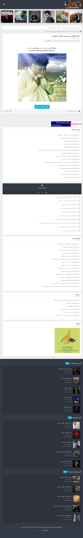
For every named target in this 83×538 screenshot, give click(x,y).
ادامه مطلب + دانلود (41, 106)
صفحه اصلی (69, 27)
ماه (42, 192)
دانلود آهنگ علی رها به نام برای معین (70, 253)
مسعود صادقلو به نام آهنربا (72, 303)
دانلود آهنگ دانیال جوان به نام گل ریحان (70, 153)
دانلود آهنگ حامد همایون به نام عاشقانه (70, 256)
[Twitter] (5, 111)
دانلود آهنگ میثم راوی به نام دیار (71, 171)
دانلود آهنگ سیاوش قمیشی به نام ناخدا (68, 226)
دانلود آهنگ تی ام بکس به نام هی (71, 144)
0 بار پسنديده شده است (72, 111)
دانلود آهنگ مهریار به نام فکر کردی (69, 208)
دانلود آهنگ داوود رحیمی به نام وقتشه (70, 271)
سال (38, 192)
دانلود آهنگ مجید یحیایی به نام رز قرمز (70, 309)
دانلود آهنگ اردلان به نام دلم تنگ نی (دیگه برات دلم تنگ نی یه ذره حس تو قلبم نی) (58, 223)
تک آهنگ (66, 40)
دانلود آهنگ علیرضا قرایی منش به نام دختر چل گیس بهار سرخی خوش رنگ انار (61, 286)
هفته (46, 192)
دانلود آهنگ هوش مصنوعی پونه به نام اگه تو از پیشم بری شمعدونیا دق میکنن (61, 162)
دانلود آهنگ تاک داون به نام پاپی (71, 177)
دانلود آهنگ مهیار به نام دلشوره (71, 141)
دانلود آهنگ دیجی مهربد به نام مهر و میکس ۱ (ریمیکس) (66, 300)
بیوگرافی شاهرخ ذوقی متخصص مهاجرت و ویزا (66, 197)
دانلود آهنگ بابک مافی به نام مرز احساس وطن (68, 268)
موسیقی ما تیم (38, 530)
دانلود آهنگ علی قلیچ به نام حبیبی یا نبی (70, 174)
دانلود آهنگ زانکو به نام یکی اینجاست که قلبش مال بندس (65, 283)
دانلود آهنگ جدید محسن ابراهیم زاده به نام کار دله (67, 315)
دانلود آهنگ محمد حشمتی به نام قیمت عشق (68, 250)
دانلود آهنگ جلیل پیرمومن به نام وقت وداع (69, 168)
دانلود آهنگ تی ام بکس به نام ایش (69, 204)
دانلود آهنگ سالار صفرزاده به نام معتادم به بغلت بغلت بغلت (65, 259)
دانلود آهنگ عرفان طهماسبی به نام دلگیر (69, 277)
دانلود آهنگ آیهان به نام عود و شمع (71, 262)
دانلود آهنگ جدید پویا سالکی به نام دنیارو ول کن (68, 244)
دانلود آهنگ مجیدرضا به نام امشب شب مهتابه (68, 135)
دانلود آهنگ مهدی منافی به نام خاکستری (69, 265)
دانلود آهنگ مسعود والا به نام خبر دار (70, 247)
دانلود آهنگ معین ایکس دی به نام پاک (68, 215)
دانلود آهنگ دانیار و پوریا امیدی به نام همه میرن (66, 219)
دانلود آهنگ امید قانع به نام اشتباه (71, 147)
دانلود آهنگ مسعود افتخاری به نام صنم (70, 138)
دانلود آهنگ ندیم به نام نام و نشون (71, 312)
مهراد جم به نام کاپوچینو (73, 306)
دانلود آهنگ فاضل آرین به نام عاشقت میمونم (68, 165)
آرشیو (67, 363)
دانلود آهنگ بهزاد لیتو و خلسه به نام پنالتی (67, 200)
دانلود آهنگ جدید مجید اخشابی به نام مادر (65, 36)
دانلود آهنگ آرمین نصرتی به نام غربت (70, 159)
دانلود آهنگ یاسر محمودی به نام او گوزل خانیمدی (67, 156)
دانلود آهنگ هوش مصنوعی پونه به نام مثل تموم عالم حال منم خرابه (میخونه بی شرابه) (59, 150)
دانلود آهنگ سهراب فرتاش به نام (69, 230)
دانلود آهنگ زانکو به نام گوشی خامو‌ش (70, 280)
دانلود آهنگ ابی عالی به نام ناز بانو (69, 212)
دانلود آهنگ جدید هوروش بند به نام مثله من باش (68, 274)
